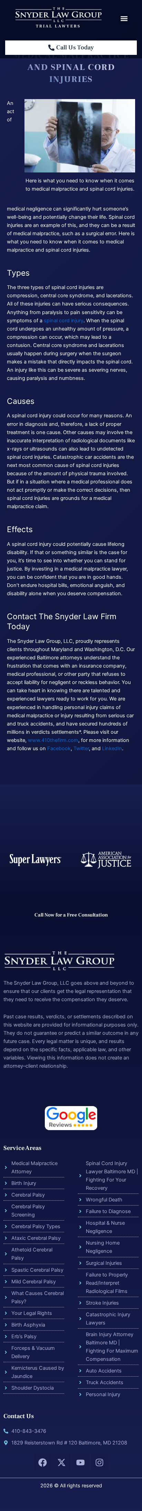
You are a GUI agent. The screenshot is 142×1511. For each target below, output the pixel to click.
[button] (124, 18)
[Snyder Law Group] (58, 14)
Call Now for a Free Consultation (71, 915)
